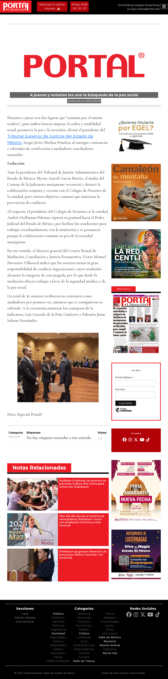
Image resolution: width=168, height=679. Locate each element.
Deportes (109, 649)
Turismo (84, 657)
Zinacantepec (109, 621)
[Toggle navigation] (164, 6)
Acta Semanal (25, 621)
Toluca (109, 613)
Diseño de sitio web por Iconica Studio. (123, 673)
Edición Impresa (25, 617)
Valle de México (110, 637)
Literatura (84, 637)
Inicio (25, 613)
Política (58, 613)
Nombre (120, 389)
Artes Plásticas (84, 649)
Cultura (84, 633)
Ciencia (84, 653)
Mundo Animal (110, 645)
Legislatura (58, 629)
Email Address (124, 378)
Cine (84, 641)
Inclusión (84, 621)
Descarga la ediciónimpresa (52, 6)
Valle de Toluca (84, 661)
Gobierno (58, 617)
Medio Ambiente (58, 661)
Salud (58, 657)
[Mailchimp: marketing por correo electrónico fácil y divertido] (123, 412)
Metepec (110, 617)
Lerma (109, 625)
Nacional (14, 436)
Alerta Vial (110, 653)
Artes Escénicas (83, 645)
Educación (58, 653)
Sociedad (58, 633)
